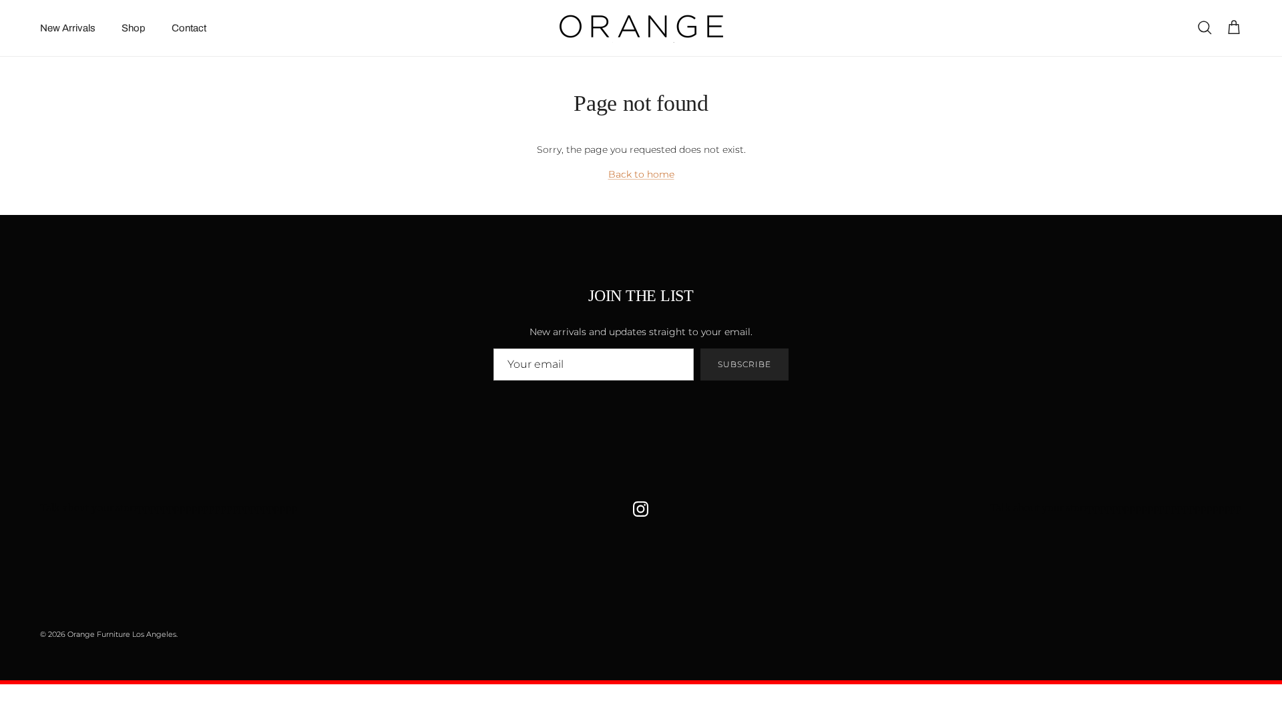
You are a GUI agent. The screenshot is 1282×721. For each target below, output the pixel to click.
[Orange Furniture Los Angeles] (641, 28)
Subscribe (744, 364)
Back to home (641, 174)
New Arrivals (67, 28)
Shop (134, 28)
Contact (189, 28)
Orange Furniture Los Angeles (121, 634)
